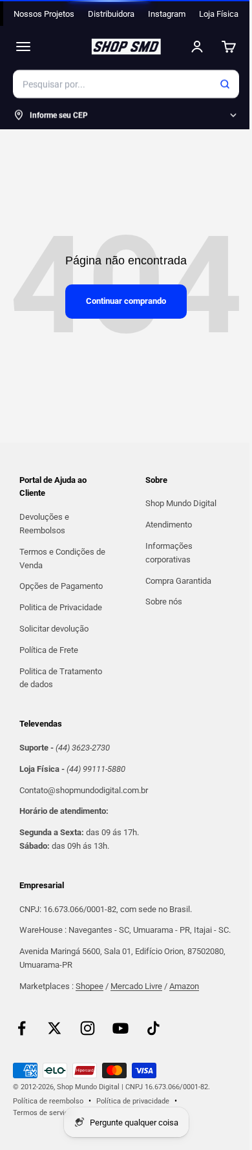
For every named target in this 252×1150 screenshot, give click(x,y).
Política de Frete (48, 650)
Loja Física (218, 14)
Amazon (184, 986)
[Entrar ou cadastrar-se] (197, 46)
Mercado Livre (136, 986)
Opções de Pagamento (61, 586)
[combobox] (126, 84)
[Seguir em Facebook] (21, 1028)
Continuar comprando (126, 301)
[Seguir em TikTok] (153, 1028)
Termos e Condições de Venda (62, 558)
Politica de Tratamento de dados (60, 678)
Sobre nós (163, 601)
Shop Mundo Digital (180, 503)
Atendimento (168, 524)
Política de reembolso (48, 1101)
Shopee (89, 986)
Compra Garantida (178, 581)
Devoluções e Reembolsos (44, 523)
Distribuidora (111, 14)
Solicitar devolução (54, 629)
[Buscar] (225, 84)
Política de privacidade (132, 1101)
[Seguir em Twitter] (54, 1028)
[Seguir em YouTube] (120, 1028)
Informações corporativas (169, 552)
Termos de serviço (42, 1113)
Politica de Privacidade (60, 607)
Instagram (166, 14)
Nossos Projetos (44, 14)
